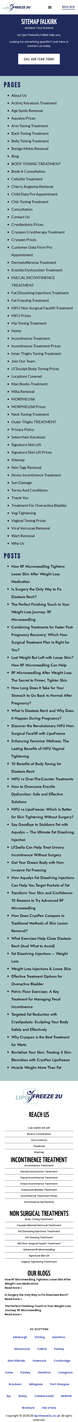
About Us (19, 95)
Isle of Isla (49, 1408)
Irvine (9, 1372)
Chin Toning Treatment (29, 201)
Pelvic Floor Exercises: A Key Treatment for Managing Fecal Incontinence (35, 999)
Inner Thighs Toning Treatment (36, 353)
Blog (15, 156)
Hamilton (58, 1337)
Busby (23, 1396)
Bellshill (66, 1396)
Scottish (41, 1329)
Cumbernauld (44, 1396)
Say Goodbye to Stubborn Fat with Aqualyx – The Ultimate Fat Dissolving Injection (42, 832)
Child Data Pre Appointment (34, 194)
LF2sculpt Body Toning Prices (35, 368)
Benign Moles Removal (29, 148)
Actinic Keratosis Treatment (34, 103)
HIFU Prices (21, 315)
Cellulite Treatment (27, 179)
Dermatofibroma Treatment (33, 262)
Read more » (13, 1288)
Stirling (40, 1337)
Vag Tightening (23, 513)
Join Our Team (23, 361)
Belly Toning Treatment (30, 141)
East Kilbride (16, 1361)
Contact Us (20, 216)
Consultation (22, 209)
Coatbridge (62, 1361)
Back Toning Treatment (30, 133)
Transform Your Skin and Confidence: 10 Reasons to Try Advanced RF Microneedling (42, 900)
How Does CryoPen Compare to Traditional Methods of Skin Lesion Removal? (39, 923)
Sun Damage (21, 482)
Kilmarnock (22, 1349)
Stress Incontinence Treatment (36, 475)
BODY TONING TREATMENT (36, 163)
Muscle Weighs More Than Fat (36, 1067)
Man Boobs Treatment (29, 384)
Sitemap (18, 459)
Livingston (65, 1372)
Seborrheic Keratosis (28, 437)
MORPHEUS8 (23, 399)
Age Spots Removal (27, 110)
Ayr (8, 1396)
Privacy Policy (22, 429)
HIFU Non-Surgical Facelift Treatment (42, 308)
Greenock (39, 1361)
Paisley (59, 1349)
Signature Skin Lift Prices (31, 452)
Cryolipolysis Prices (27, 224)
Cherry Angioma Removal (32, 186)
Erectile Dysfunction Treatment (36, 270)
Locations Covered (26, 376)
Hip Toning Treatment (29, 323)
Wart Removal (23, 535)
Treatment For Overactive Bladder (39, 505)
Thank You (20, 497)
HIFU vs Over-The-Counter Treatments (42, 779)
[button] (50, 7)
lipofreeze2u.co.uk (47, 1416)
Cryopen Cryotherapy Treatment (38, 232)
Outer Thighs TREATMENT (33, 421)
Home (16, 330)
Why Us (17, 543)
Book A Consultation (28, 171)
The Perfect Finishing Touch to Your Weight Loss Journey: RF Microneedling (40, 612)
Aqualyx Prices (23, 118)
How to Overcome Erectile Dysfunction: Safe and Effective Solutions (37, 794)
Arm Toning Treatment (29, 125)
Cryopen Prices (23, 239)
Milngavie (36, 1384)
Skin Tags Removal (26, 467)
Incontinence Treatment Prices (36, 346)
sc (32, 1329)
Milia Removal (22, 391)
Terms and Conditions (29, 490)
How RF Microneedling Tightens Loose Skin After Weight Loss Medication (38, 574)
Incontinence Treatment (30, 338)
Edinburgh (20, 1337)
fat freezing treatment (30, 300)
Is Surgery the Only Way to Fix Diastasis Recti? (36, 1295)
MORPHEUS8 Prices (28, 406)
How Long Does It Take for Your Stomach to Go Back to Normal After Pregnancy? (41, 695)
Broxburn (15, 1384)
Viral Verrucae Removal (30, 528)
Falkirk (42, 1349)
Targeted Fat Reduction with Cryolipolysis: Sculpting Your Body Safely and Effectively (39, 1022)
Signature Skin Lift (26, 444)
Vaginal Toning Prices (28, 520)
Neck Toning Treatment (30, 414)
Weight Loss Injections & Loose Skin (41, 969)
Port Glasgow (59, 1384)
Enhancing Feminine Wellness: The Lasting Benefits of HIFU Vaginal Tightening (40, 748)
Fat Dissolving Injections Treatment (40, 292)
